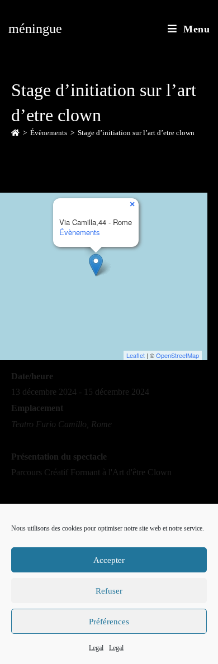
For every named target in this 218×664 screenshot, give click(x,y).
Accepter (109, 560)
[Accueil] (15, 132)
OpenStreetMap (177, 355)
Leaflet (135, 355)
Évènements (79, 232)
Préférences (109, 621)
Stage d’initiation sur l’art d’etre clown (136, 132)
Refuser (109, 590)
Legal (96, 648)
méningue (35, 28)
